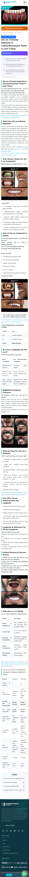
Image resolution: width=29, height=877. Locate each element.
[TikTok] (22, 830)
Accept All (9, 875)
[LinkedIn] (10, 830)
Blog (4, 843)
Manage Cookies (18, 875)
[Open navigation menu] (24, 2)
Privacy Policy (6, 850)
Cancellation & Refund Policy (10, 853)
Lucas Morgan (10, 32)
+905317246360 (10, 825)
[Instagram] (18, 830)
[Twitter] (7, 830)
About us (5, 840)
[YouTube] (14, 830)
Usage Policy (6, 846)
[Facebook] (3, 830)
